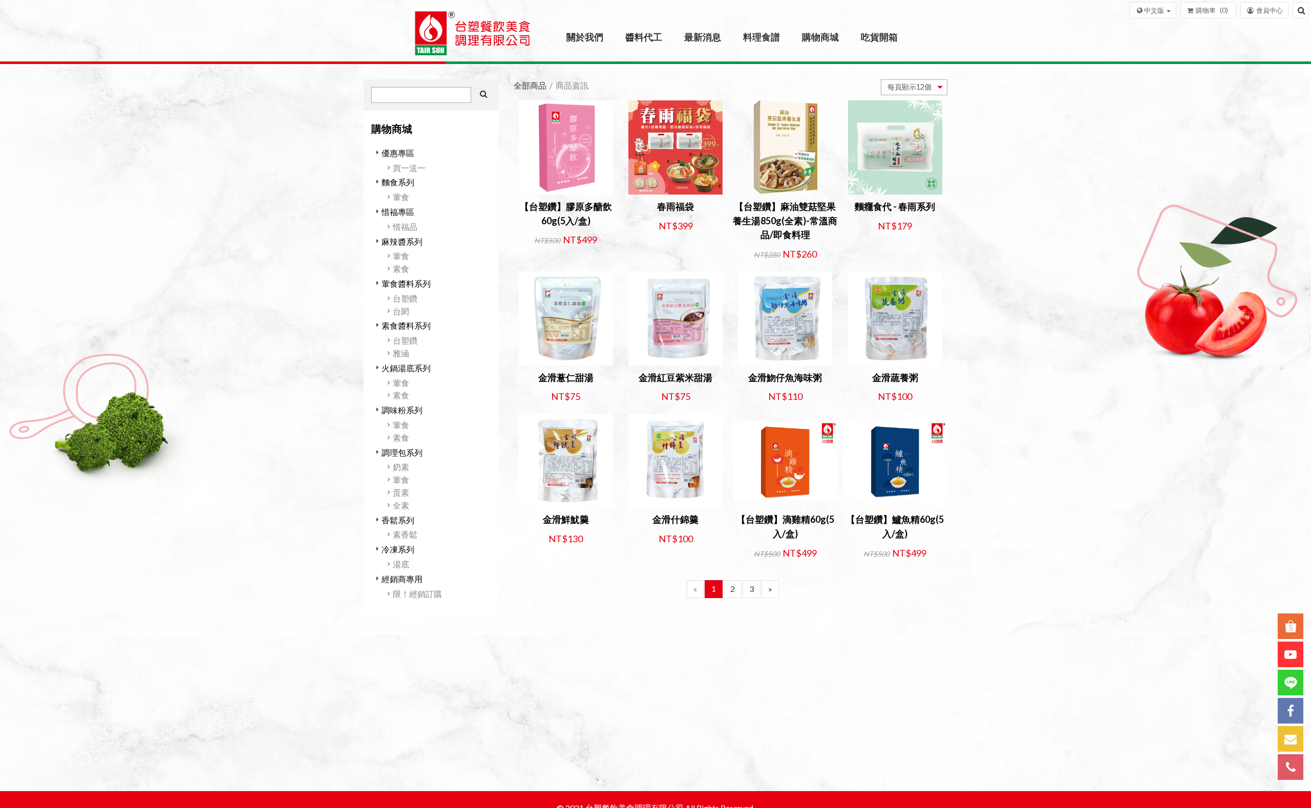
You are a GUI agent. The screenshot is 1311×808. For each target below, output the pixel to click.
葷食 (401, 197)
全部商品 (530, 85)
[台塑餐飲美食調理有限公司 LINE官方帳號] (1290, 682)
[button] (1153, 10)
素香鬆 (405, 534)
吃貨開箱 (879, 36)
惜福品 (405, 226)
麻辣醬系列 (402, 241)
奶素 (401, 467)
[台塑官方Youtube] (1290, 654)
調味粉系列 (402, 410)
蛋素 (401, 492)
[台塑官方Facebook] (1290, 711)
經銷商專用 (402, 579)
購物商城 (820, 36)
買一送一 (409, 168)
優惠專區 (398, 153)
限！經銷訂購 (417, 594)
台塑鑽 (405, 298)
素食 (401, 268)
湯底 (401, 564)
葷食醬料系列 (406, 283)
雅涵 (401, 353)
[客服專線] (1290, 767)
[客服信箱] (1290, 739)
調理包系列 (402, 452)
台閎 (401, 311)
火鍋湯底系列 (406, 368)
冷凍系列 (398, 549)
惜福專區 (398, 212)
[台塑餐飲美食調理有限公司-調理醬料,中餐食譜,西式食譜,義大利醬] (473, 37)
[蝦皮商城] (1290, 626)
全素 (401, 505)
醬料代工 (643, 36)
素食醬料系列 (406, 325)
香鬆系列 (398, 520)
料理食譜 (761, 36)
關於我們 (584, 36)
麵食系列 (398, 182)
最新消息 (702, 36)
